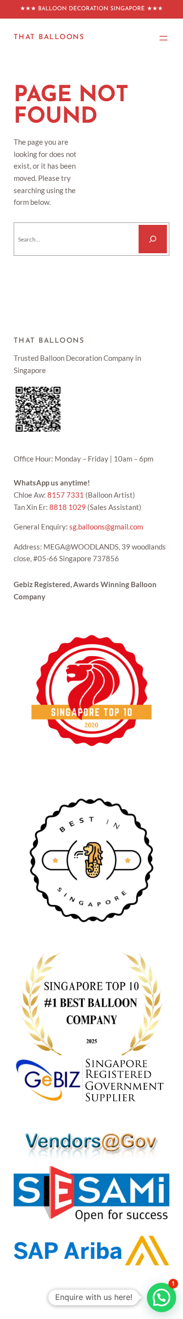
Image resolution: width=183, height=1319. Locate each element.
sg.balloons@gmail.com (106, 527)
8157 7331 (65, 495)
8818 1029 (67, 507)
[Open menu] (163, 38)
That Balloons (49, 37)
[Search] (153, 239)
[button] (161, 1297)
